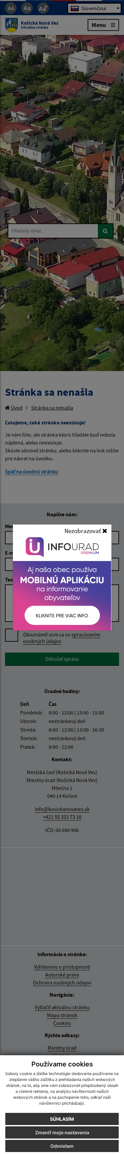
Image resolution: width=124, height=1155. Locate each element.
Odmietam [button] (62, 1146)
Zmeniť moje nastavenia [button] (62, 1132)
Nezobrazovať (83, 531)
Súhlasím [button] (62, 1119)
